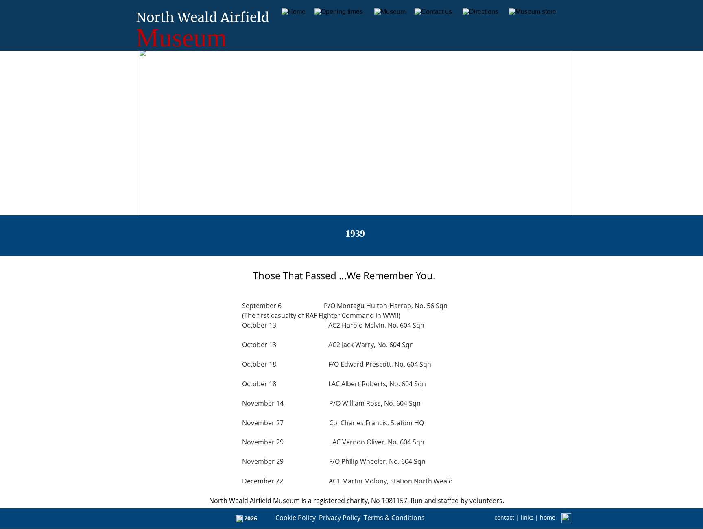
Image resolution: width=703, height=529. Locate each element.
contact (504, 517)
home (547, 517)
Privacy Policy (339, 517)
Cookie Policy (295, 517)
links (528, 517)
